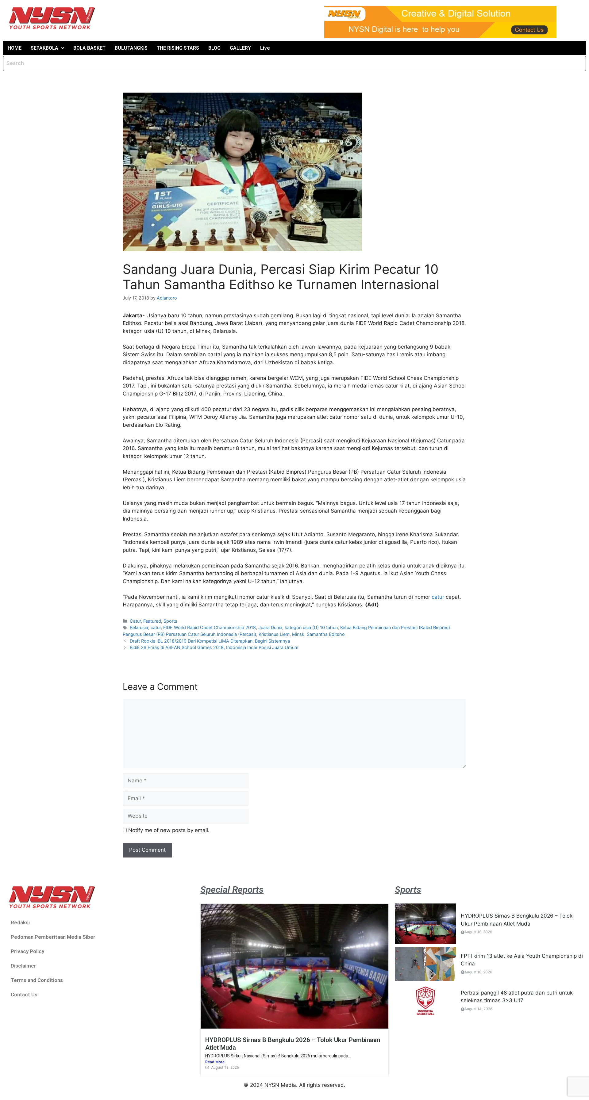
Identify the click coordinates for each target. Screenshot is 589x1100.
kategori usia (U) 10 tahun (311, 627)
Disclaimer (23, 966)
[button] (47, 48)
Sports (170, 621)
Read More (215, 1062)
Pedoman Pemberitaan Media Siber (53, 937)
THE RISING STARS (178, 48)
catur (438, 597)
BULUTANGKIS (131, 48)
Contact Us (24, 994)
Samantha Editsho (326, 634)
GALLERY (240, 48)
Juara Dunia (270, 627)
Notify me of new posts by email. (169, 830)
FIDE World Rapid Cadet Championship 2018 (209, 627)
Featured (152, 621)
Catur (135, 621)
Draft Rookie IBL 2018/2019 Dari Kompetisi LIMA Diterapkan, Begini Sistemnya (210, 641)
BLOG (214, 48)
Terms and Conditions (37, 980)
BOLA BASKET (89, 48)
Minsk (298, 634)
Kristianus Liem (274, 634)
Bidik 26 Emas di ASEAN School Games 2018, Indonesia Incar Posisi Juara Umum (214, 647)
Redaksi (20, 922)
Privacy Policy (27, 951)
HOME (14, 48)
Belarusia (139, 627)
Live (265, 48)
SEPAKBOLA (44, 48)
